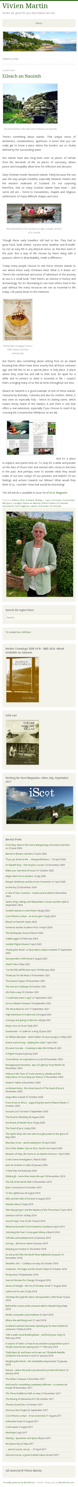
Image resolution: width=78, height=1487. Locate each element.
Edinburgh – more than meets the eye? (25, 1176)
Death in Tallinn (13, 1082)
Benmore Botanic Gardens (19, 853)
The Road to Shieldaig (17, 1117)
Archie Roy (11, 887)
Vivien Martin (25, 6)
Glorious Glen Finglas (16, 1410)
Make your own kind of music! (21, 870)
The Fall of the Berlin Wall (18, 1181)
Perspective (12, 1274)
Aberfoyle (11, 1432)
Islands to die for (14, 1215)
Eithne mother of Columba (55, 503)
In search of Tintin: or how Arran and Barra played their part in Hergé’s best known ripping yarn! (37, 1345)
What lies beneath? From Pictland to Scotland (29, 1226)
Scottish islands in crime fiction (21, 910)
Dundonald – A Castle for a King (22, 1031)
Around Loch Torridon (17, 1111)
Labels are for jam (15, 1291)
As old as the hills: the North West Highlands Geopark (33, 1254)
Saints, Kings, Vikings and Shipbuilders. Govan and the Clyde (36, 901)
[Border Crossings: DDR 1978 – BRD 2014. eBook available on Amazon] (23, 702)
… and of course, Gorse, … (19, 1449)
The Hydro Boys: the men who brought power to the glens (35, 1133)
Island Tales (12, 964)
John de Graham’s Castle (18, 1165)
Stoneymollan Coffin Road (19, 958)
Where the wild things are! (19, 1320)
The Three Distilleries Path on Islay (23, 1393)
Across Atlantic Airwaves (18, 1003)
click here (26, 632)
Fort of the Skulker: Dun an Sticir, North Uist (28, 1148)
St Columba (55, 506)
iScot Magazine (58, 492)
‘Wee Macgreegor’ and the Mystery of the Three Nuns (33, 1209)
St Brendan (43, 506)
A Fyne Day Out (13, 1170)
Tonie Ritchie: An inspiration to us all (24, 1059)
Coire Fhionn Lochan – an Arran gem (24, 916)
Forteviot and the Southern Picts (22, 927)
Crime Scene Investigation (19, 1159)
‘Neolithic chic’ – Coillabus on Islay (23, 1263)
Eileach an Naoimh (21, 76)
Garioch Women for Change (20, 1280)
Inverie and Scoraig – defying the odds (25, 1042)
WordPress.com (66, 1482)
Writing (38, 500)
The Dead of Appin (15, 981)
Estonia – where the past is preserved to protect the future (35, 1370)
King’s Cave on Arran (16, 1025)
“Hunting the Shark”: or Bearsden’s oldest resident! (31, 949)
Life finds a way (13, 992)
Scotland (30, 500)
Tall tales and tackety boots (20, 1237)
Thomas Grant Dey (15, 1404)
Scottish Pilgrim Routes (17, 944)
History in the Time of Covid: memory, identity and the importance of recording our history (33, 1075)
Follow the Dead (14, 1421)
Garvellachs (8, 506)
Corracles (56, 500)
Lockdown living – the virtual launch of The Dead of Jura (34, 1088)
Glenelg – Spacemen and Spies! (21, 1438)
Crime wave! (12, 1427)
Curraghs (17, 503)
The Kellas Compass (16, 1379)
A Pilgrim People (14, 1053)
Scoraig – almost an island (19, 1243)
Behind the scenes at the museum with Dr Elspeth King (33, 1305)
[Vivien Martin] (39, 51)
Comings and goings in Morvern (22, 1020)
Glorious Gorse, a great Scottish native (25, 1454)
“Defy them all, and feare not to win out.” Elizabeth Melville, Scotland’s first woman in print (35, 1354)
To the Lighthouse (15, 1193)
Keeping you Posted (16, 1249)
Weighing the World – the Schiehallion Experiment (31, 1361)
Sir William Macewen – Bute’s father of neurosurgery (32, 1036)
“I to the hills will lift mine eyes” (21, 969)
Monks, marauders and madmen (22, 1314)
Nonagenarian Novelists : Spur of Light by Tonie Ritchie (33, 1064)
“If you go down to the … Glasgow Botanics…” (29, 859)
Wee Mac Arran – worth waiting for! (23, 1142)
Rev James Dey (13, 1443)
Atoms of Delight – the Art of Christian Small (28, 1285)
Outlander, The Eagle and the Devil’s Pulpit (27, 1269)
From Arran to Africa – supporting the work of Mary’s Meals (36, 1102)
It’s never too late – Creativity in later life (26, 1048)
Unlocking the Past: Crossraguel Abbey (25, 1232)
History (15, 500)
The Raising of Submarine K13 (21, 1399)
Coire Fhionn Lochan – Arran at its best (25, 1415)
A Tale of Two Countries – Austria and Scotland (30, 892)
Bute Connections (15, 1187)
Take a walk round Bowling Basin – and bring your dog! (34, 1334)
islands (34, 506)
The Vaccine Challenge (17, 986)
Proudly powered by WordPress (18, 1482)
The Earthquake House (17, 933)
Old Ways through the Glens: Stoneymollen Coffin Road (34, 1297)
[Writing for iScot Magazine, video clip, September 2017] (39, 805)
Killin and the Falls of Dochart (20, 1198)
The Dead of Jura (14, 1128)
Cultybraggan (12, 938)
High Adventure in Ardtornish (21, 1014)
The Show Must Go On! (17, 1009)
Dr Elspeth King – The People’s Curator (25, 864)
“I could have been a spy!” (19, 997)
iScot (22, 500)
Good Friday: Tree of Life (18, 1221)
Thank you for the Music (18, 975)
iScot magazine (22, 506)
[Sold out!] (23, 764)
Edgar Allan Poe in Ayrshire (19, 876)
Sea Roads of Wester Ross (19, 1122)
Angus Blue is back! (15, 1097)
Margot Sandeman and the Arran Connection (29, 881)
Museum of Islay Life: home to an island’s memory (31, 1153)
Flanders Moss (13, 1204)
